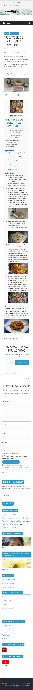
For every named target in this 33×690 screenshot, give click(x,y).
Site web (5, 442)
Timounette (5, 635)
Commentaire (7, 401)
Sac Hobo (5, 515)
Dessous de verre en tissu (12, 374)
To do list (4, 604)
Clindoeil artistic (7, 632)
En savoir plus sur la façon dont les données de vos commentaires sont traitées (15, 470)
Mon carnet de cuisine (8, 579)
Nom (4, 425)
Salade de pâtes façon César (11, 518)
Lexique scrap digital (8, 612)
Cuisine (6, 33)
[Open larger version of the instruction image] (18, 209)
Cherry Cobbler (14, 6)
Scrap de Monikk (7, 629)
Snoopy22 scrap (7, 626)
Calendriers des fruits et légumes (11, 597)
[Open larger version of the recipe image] (16, 106)
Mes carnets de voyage (9, 583)
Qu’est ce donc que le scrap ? (10, 608)
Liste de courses (7, 600)
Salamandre (6, 638)
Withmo (16, 49)
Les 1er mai (25, 378)
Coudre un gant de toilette (10, 524)
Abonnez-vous (22, 363)
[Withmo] (4, 23)
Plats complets (14, 33)
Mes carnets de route (8, 587)
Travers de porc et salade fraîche (12, 521)
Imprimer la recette (17, 115)
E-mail (4, 433)
